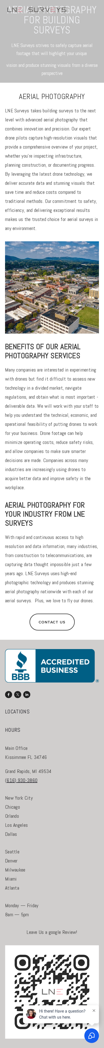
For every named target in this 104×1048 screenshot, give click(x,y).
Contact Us (52, 622)
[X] (17, 694)
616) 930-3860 (22, 780)
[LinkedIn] (26, 694)
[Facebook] (8, 694)
